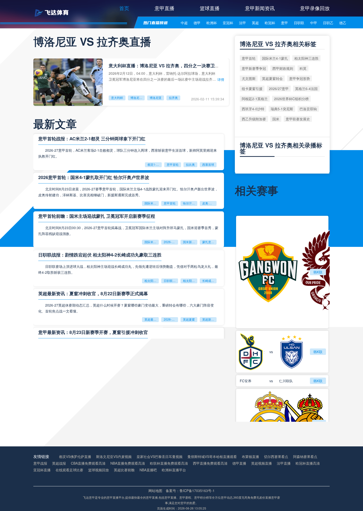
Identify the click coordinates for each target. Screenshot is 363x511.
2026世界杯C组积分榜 (291, 98)
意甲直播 (164, 8)
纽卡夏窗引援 (252, 88)
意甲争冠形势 (299, 78)
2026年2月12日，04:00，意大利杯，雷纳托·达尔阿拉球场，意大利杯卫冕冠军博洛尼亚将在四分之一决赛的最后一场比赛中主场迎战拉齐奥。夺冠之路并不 (162, 76)
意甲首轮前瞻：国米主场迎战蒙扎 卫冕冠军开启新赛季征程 (96, 216)
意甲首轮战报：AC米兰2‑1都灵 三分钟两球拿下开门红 (91, 138)
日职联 (299, 22)
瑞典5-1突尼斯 (282, 108)
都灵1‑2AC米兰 (154, 164)
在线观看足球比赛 (69, 470)
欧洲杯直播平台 (174, 470)
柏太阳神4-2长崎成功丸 (151, 280)
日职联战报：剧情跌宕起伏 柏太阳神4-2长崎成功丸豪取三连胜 (99, 255)
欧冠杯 (270, 22)
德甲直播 (239, 463)
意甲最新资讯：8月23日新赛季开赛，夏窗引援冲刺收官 (93, 332)
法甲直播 (284, 463)
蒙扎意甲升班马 (209, 242)
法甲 (242, 22)
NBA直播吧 (148, 470)
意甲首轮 (173, 164)
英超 (255, 22)
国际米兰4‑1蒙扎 (151, 203)
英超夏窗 (189, 319)
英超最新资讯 (151, 319)
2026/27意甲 (279, 88)
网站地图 (155, 490)
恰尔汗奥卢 (190, 203)
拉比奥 (190, 164)
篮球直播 (210, 8)
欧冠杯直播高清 (308, 463)
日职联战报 (171, 280)
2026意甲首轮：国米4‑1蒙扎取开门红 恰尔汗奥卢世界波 (93, 177)
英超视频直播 (261, 463)
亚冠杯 (228, 22)
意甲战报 (40, 463)
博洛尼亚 (155, 97)
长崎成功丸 (209, 280)
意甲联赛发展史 (298, 118)
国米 (275, 118)
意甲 (284, 22)
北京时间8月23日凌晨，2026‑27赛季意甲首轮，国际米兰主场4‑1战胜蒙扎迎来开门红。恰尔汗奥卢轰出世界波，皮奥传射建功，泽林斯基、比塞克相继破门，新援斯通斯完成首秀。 (128, 191)
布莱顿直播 (250, 457)
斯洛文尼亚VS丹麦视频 (114, 457)
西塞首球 (208, 164)
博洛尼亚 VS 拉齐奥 (137, 97)
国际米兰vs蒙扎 (151, 242)
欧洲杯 (211, 22)
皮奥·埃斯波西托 (209, 203)
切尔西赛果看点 (276, 457)
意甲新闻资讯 (260, 8)
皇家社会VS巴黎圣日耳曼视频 (159, 457)
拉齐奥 (173, 97)
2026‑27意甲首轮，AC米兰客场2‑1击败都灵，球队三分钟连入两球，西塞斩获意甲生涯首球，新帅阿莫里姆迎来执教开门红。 (127, 153)
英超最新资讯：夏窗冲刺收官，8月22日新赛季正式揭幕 (93, 293)
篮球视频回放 (98, 470)
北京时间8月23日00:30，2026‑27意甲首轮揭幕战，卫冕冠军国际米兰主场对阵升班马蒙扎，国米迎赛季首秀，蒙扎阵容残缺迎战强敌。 (128, 230)
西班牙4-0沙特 (253, 108)
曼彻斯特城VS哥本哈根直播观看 (212, 457)
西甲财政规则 (282, 68)
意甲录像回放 (315, 8)
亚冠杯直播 (42, 470)
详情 (220, 79)
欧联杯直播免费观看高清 (169, 463)
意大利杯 (117, 97)
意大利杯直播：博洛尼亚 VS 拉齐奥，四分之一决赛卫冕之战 (168, 65)
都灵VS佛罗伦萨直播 (75, 457)
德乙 (342, 22)
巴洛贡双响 (308, 108)
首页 (124, 8)
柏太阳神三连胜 (190, 280)
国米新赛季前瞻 (190, 242)
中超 (184, 22)
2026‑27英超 (171, 319)
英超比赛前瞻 (124, 470)
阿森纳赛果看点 (305, 457)
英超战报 (59, 463)
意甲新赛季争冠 (254, 68)
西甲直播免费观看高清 (210, 463)
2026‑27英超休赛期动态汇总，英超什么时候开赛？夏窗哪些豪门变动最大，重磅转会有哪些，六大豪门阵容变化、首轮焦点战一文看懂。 (126, 308)
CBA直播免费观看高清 (88, 463)
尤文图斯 (249, 78)
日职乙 (328, 22)
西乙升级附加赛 (254, 118)
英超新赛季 (209, 319)
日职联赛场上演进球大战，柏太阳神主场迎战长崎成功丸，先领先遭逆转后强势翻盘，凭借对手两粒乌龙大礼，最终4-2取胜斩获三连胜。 (128, 269)
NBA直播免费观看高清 (127, 463)
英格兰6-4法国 (306, 88)
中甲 (313, 22)
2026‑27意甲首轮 (171, 242)
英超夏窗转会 (272, 78)
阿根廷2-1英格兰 (255, 98)
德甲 (197, 22)
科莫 (303, 68)
